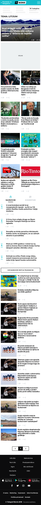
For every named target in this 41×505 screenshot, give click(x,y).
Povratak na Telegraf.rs (7, 2)
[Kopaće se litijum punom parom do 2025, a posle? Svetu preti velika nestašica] (9, 393)
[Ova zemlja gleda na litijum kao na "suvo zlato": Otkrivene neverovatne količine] (9, 337)
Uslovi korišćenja (32, 493)
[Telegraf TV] (29, 486)
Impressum (21, 493)
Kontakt (27, 497)
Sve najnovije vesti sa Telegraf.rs (21, 270)
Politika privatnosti (17, 497)
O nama (5, 493)
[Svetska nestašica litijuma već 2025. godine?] (9, 295)
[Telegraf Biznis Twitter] (18, 486)
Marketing (13, 493)
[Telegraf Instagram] (23, 486)
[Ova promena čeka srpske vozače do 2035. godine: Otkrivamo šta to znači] (10, 78)
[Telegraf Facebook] (12, 486)
